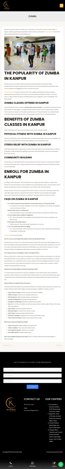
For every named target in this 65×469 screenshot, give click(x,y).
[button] (60, 464)
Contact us (7, 235)
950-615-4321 (30, 404)
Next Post (59, 345)
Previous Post (6, 345)
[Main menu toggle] (61, 5)
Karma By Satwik (49, 31)
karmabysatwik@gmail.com (31, 410)
